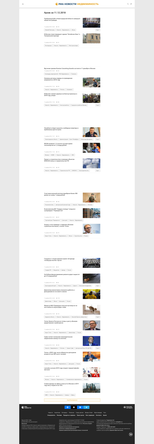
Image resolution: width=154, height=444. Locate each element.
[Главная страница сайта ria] (65, 4)
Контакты (98, 415)
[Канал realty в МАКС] (68, 407)
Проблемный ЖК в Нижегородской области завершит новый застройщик (62, 19)
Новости (50, 412)
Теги (104, 412)
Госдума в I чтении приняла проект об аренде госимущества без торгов (59, 259)
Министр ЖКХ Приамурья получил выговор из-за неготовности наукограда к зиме (60, 306)
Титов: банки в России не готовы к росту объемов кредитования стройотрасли (60, 322)
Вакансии (24, 423)
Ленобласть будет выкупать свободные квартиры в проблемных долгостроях (61, 128)
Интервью (64, 412)
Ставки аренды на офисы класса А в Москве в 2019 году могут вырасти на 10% (61, 384)
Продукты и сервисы (69, 415)
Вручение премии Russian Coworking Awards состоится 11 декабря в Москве (69, 68)
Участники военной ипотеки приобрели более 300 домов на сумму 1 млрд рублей (60, 194)
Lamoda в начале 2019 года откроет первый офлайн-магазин (61, 368)
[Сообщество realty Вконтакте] (80, 407)
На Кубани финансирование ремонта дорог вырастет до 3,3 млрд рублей (62, 275)
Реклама (59, 415)
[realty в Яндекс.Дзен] (74, 407)
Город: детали (79, 412)
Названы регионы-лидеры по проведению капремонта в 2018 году (58, 79)
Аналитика (57, 412)
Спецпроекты (51, 415)
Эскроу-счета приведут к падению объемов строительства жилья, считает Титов (58, 225)
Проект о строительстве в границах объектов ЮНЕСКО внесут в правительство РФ (59, 160)
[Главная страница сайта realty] (77, 4)
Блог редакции (90, 415)
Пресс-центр (80, 415)
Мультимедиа (98, 412)
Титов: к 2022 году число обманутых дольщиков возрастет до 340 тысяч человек (60, 353)
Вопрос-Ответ (89, 412)
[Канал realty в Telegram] (86, 407)
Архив (105, 415)
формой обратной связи (103, 425)
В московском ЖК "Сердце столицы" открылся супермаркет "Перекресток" (59, 209)
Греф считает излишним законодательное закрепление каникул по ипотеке (58, 337)
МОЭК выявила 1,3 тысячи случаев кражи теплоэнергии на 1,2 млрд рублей (58, 144)
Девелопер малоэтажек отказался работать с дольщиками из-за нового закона (59, 290)
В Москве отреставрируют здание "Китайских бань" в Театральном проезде (62, 35)
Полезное (71, 412)
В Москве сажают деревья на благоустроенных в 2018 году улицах (60, 94)
